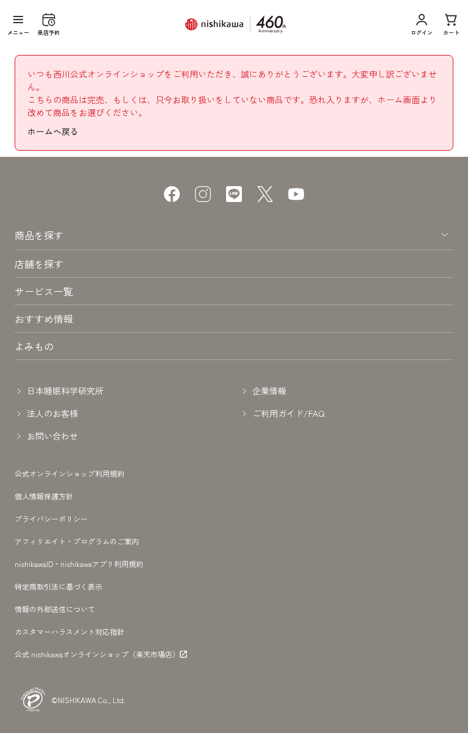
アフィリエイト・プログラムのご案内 (77, 541)
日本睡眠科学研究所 (65, 391)
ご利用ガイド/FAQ (288, 413)
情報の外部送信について (55, 609)
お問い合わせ (52, 436)
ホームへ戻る (53, 131)
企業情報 (269, 391)
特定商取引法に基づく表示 (58, 586)
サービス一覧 (44, 291)
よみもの (34, 346)
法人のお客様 (52, 413)
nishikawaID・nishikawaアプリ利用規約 (79, 563)
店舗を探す (39, 263)
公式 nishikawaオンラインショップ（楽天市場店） (97, 654)
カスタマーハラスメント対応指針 (69, 631)
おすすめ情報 (44, 318)
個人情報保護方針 (44, 496)
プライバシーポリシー (51, 518)
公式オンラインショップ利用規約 (69, 473)
